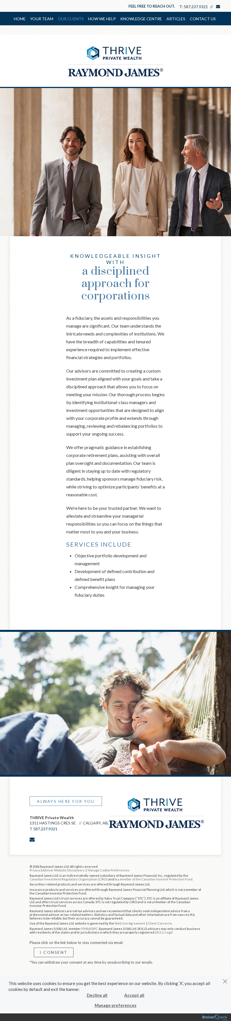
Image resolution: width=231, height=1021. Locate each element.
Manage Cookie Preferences (109, 870)
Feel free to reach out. (151, 6)
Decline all (97, 995)
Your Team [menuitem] (41, 18)
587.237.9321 (196, 6)
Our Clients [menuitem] (71, 18)
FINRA (85, 928)
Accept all (134, 995)
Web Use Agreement (130, 923)
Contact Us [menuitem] (203, 18)
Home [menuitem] (20, 18)
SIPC (94, 928)
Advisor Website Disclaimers (63, 870)
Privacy (35, 870)
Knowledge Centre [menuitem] (141, 18)
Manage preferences (115, 1005)
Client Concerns (160, 923)
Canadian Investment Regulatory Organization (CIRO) (69, 879)
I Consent (54, 952)
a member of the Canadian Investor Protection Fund (154, 879)
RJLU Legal (165, 932)
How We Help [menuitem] (102, 18)
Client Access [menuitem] (115, 32)
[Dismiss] (225, 981)
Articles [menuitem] (175, 18)
